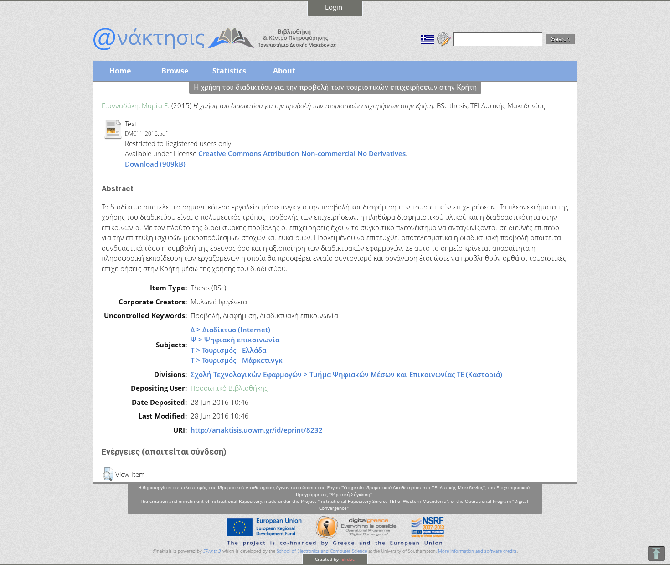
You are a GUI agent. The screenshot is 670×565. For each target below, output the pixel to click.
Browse (174, 71)
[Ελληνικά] (427, 38)
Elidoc (347, 559)
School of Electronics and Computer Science (322, 551)
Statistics (229, 71)
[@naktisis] (229, 51)
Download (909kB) (155, 163)
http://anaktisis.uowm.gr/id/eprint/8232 (257, 429)
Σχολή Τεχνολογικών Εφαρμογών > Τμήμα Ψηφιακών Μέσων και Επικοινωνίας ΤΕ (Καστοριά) (346, 374)
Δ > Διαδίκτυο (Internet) (230, 329)
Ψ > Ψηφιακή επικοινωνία (235, 339)
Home (120, 71)
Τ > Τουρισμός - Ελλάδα (228, 350)
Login (333, 6)
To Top (656, 553)
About (284, 71)
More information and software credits (477, 551)
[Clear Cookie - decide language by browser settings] (444, 38)
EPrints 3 (212, 551)
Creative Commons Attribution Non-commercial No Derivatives (302, 153)
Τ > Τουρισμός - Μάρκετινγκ (237, 360)
